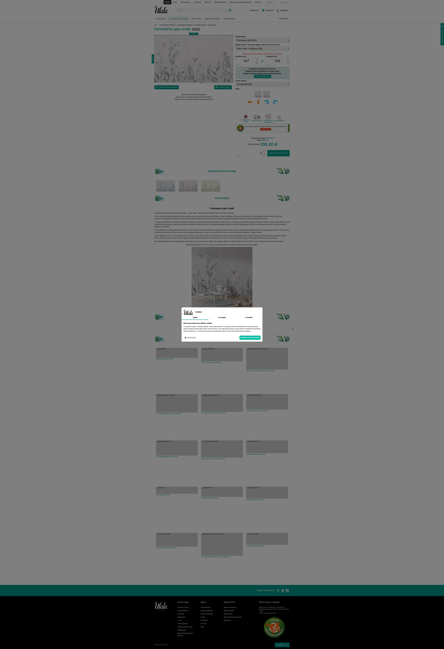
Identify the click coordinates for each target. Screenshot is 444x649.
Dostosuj (191, 338)
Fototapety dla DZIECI (178, 19)
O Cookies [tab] (249, 317)
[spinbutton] (246, 61)
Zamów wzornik (274, 45)
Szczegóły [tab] (222, 317)
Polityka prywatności (185, 627)
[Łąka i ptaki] (177, 353)
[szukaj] (230, 10)
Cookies (167, 2)
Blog (202, 627)
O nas (175, 2)
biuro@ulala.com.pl (270, 613)
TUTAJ (206, 245)
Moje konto (229, 602)
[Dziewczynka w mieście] (177, 403)
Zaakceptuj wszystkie (250, 337)
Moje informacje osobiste (233, 617)
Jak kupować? (185, 2)
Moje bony (227, 620)
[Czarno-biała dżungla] (222, 449)
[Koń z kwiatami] (267, 446)
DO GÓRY (280, 645)
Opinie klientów (220, 2)
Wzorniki (208, 2)
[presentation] (293, 328)
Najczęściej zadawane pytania (240, 2)
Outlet (203, 617)
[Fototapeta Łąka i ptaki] (165, 186)
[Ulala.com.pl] (163, 9)
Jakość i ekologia (207, 614)
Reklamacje (181, 630)
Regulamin (181, 617)
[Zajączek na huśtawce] (222, 403)
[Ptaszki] (177, 490)
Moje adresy (228, 614)
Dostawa (180, 614)
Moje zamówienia (230, 607)
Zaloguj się (284, 10)
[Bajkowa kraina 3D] (177, 448)
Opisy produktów (207, 611)
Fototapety (161, 19)
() (254, 10)
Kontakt (258, 2)
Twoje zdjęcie (229, 19)
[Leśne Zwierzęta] (222, 354)
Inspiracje (283, 19)
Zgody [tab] (195, 317)
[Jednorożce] (222, 492)
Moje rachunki (229, 611)
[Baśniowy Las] (267, 492)
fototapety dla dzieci (185, 25)
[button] (257, 59)
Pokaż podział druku (262, 76)
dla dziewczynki (200, 25)
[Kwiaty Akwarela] (177, 540)
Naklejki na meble (212, 19)
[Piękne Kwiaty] (267, 539)
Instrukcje (197, 2)
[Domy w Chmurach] (267, 402)
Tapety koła (196, 19)
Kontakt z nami (182, 607)
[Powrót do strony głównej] (155, 25)
